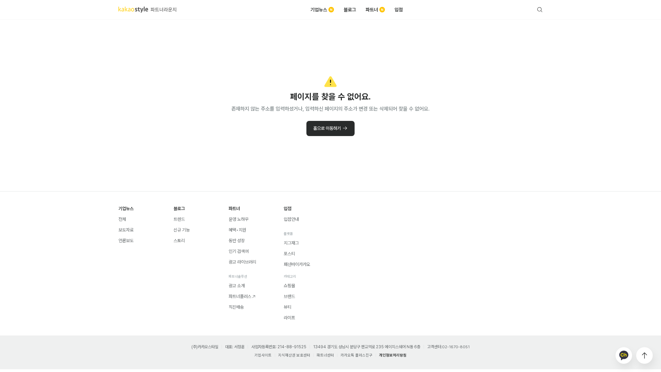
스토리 (179, 240)
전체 (122, 219)
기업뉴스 (319, 9)
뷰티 (287, 307)
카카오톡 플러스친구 (356, 355)
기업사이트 (263, 355)
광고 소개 (237, 285)
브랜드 (289, 296)
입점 (399, 9)
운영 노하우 (239, 219)
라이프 (289, 317)
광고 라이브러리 (242, 262)
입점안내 (291, 219)
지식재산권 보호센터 (294, 355)
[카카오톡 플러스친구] (624, 355)
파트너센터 (325, 355)
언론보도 (126, 240)
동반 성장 (237, 240)
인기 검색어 (239, 251)
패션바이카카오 (297, 264)
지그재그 (291, 243)
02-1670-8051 (456, 347)
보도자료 (126, 229)
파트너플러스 (240, 296)
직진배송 (236, 307)
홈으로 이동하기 (327, 128)
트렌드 (179, 219)
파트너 (372, 9)
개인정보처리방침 (393, 355)
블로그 (350, 9)
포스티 (289, 253)
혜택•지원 (237, 229)
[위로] (644, 355)
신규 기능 (182, 229)
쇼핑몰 (289, 285)
